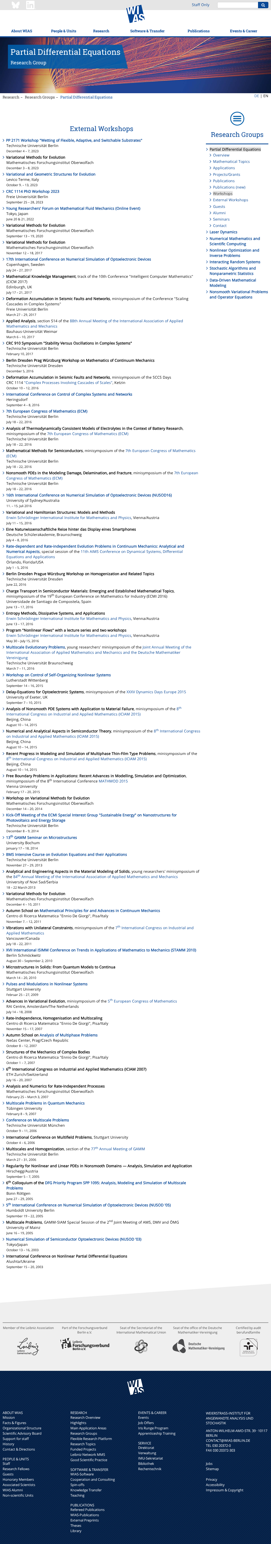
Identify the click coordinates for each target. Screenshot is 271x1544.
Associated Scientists (19, 1484)
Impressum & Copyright (224, 1490)
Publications (199, 30)
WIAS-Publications (84, 1514)
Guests (219, 206)
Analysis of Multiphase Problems (69, 1034)
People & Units (63, 30)
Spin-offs (77, 1484)
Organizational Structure (22, 1428)
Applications (224, 167)
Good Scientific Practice (88, 1459)
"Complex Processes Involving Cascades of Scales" (68, 382)
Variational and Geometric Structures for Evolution (51, 174)
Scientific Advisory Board (22, 1433)
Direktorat (146, 1447)
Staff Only (200, 4)
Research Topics (83, 1444)
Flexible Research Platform (91, 1438)
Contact (220, 225)
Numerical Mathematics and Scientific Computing (235, 241)
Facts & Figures (14, 1422)
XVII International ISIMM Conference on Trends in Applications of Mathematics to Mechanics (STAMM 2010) (101, 949)
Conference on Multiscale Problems (37, 1119)
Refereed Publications (87, 1509)
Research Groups (40, 97)
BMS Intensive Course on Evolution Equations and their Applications (66, 854)
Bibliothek (146, 1463)
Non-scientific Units (18, 1495)
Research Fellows (16, 1468)
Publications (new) (229, 187)
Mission (9, 1417)
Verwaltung (147, 1453)
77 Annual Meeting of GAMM (118, 1148)
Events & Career (243, 30)
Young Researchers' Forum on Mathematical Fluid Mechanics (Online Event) (73, 208)
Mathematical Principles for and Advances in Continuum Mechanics (100, 910)
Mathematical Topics (231, 161)
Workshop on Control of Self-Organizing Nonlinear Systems (58, 674)
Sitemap (212, 1468)
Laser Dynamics (223, 231)
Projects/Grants (226, 174)
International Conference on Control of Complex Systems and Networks (69, 394)
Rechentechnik (149, 1468)
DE (256, 95)
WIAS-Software (82, 1474)
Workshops (223, 193)
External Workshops (230, 199)
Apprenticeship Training (156, 1433)
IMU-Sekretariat (150, 1458)
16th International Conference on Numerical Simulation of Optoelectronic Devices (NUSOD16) (89, 495)
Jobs (209, 1463)
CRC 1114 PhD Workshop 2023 (32, 191)
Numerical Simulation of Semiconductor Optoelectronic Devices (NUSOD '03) (73, 1239)
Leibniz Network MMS (87, 1454)
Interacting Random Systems (235, 261)
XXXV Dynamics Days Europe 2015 (156, 691)
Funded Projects (83, 1449)
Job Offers (146, 1422)
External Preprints (84, 1520)
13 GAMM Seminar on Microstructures (41, 837)
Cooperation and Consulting (92, 1479)
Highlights (78, 1422)
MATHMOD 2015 (113, 781)
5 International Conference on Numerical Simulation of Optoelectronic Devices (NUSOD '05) (88, 1204)
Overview (221, 155)
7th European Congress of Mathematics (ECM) (46, 411)
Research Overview (85, 1417)
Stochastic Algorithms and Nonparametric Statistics (233, 271)
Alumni (219, 212)
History (8, 1444)
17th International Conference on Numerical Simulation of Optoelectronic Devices (78, 259)
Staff (6, 1463)
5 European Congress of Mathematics (142, 1001)
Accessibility (215, 1484)
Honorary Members (18, 1479)
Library (76, 1530)
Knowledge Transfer (86, 1490)
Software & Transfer (147, 30)
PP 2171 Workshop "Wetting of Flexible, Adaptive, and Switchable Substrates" (74, 140)
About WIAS (21, 30)
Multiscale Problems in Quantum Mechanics (45, 1103)
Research (101, 30)
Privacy (211, 1479)
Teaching (77, 1495)
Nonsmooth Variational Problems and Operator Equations (239, 294)
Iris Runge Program (153, 1428)
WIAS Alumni (13, 1490)
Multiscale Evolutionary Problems (35, 647)
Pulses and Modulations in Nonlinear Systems (47, 983)
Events (143, 1417)
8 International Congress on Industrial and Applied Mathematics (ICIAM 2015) (94, 711)
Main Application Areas (88, 1428)
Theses (75, 1525)
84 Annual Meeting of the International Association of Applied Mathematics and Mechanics (95, 876)
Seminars (221, 219)
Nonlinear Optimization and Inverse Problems (234, 253)
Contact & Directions (19, 1449)
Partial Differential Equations (86, 97)
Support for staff (16, 1438)
